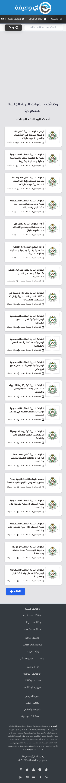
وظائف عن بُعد (32, 629)
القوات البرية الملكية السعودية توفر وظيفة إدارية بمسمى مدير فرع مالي (27, 366)
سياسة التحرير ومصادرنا (32, 658)
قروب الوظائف (32, 687)
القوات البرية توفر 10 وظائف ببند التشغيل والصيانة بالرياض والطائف (26, 389)
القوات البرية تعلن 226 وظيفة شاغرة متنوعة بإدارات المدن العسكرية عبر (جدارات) (28, 181)
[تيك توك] (46, 770)
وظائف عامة (32, 638)
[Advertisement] (33, 67)
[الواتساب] (46, 778)
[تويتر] (27, 770)
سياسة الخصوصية (32, 716)
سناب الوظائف (32, 681)
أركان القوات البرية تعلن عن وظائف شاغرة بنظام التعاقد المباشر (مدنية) (28, 227)
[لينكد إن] (33, 778)
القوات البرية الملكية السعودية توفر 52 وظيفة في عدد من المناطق (27, 319)
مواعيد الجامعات (32, 645)
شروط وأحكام (32, 710)
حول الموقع (32, 696)
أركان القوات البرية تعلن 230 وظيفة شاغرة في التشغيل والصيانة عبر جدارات (29, 135)
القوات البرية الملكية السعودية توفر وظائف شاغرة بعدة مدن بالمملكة (27, 342)
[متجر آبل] (27, 778)
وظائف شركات (32, 622)
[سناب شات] (33, 770)
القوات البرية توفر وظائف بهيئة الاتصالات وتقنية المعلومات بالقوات (27, 435)
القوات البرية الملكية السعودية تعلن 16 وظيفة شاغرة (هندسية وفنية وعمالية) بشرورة (27, 158)
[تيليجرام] (39, 778)
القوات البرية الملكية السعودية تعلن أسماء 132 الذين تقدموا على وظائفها (26, 527)
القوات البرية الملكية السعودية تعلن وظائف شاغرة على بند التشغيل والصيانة (27, 204)
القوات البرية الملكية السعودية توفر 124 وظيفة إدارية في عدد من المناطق (26, 412)
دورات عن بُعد (32, 651)
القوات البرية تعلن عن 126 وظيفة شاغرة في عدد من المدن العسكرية (26, 273)
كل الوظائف (32, 667)
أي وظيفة (36, 760)
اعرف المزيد (28, 750)
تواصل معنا (32, 703)
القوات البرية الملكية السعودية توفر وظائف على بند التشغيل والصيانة (27, 573)
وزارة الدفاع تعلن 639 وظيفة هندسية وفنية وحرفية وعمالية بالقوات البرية (27, 250)
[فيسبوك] (39, 770)
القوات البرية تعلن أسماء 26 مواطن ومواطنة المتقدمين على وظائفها (27, 458)
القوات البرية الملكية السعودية (30, 143)
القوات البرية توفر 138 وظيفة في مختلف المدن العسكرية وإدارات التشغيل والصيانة (26, 296)
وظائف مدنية (32, 609)
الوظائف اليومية (32, 674)
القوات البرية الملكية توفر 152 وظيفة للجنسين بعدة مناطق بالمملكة (28, 550)
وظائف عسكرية (32, 616)
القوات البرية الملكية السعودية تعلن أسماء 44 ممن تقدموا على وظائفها (26, 504)
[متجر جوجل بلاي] (20, 778)
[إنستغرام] (20, 770)
